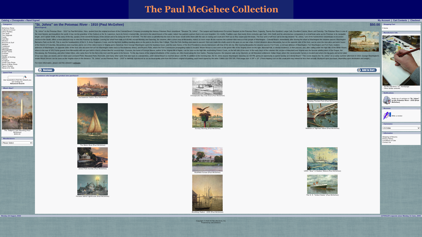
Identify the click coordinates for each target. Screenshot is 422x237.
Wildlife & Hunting (8, 57)
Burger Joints (7, 52)
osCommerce (216, 223)
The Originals (7, 35)
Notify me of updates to (405, 100)
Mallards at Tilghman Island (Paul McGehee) (322, 128)
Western (5, 41)
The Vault (5, 33)
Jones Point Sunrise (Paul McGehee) (92, 169)
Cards (4, 37)
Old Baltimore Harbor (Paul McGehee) (92, 97)
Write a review (397, 116)
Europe (5, 55)
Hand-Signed (33, 20)
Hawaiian (5, 48)
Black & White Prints (9, 64)
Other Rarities (7, 32)
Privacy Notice (387, 139)
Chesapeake (18, 20)
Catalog (5, 20)
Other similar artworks (392, 88)
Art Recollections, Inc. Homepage (396, 86)
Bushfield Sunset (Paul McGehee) (207, 172)
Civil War (5, 39)
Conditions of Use (389, 140)
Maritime (5, 44)
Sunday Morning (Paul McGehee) (207, 128)
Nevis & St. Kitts (8, 68)
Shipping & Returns (389, 137)
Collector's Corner (8, 30)
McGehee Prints (8, 28)
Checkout (415, 20)
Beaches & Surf (8, 42)
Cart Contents (400, 20)
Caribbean (6, 46)
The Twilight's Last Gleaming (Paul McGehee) (17, 131)
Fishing (4, 59)
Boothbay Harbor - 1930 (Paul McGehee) (207, 212)
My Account (384, 20)
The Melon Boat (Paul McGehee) (92, 145)
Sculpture (5, 61)
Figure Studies (7, 66)
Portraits (5, 53)
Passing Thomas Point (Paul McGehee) (322, 101)
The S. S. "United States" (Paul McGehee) (322, 195)
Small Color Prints (8, 62)
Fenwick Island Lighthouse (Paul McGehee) (92, 196)
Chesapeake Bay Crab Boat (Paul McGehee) (207, 95)
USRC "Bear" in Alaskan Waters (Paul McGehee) (322, 171)
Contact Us (386, 142)
